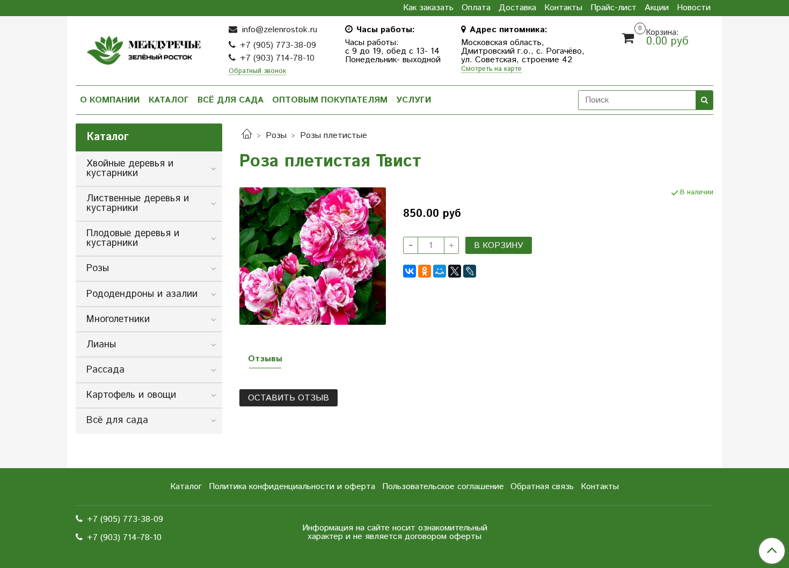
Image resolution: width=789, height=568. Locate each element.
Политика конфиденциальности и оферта (292, 486)
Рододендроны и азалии (142, 294)
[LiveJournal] (469, 271)
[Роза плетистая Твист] (312, 256)
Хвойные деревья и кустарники (129, 168)
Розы (276, 135)
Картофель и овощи (131, 395)
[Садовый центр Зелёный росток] (143, 47)
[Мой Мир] (439, 271)
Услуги (414, 100)
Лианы (101, 345)
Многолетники (118, 319)
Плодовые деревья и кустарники (132, 238)
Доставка (517, 8)
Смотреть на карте (491, 69)
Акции (657, 8)
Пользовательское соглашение (443, 486)
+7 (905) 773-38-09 (278, 45)
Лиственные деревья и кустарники (137, 203)
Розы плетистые (333, 135)
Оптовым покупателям (330, 100)
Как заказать (428, 8)
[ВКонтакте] (409, 271)
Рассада (105, 370)
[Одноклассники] (424, 271)
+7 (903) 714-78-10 (277, 58)
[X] (454, 271)
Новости (694, 8)
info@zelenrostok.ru (278, 30)
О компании (110, 100)
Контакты (563, 8)
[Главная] (247, 135)
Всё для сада (231, 100)
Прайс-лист (613, 8)
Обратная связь (542, 486)
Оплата (476, 8)
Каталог (169, 100)
